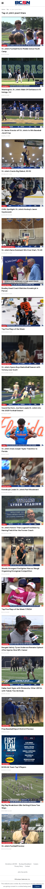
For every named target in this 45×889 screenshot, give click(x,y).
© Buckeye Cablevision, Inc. (22, 879)
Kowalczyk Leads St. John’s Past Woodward (20, 489)
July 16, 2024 (6, 612)
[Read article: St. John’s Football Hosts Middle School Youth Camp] (22, 31)
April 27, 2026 (6, 136)
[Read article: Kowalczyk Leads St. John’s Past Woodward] (22, 472)
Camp (4, 45)
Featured (5, 565)
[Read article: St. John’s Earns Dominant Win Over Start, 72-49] (22, 233)
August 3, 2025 (7, 413)
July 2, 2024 (6, 653)
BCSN (4, 326)
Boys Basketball (8, 247)
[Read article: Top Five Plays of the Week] (22, 312)
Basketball (6, 168)
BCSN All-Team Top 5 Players (14, 767)
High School (6, 843)
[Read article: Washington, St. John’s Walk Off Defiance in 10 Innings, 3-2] (22, 72)
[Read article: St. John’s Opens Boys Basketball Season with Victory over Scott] (22, 350)
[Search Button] (42, 3)
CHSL (4, 206)
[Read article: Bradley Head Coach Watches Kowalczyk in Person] (22, 271)
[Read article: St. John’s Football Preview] (22, 829)
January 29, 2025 (7, 492)
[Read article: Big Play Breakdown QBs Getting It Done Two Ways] (22, 788)
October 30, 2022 (7, 811)
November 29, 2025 (8, 372)
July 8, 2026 (6, 54)
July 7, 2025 (6, 454)
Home (3, 9)
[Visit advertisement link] (22, 857)
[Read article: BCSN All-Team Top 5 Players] (22, 750)
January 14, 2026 (7, 253)
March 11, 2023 (7, 770)
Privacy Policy (19, 866)
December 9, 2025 (7, 293)
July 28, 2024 (6, 574)
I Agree (37, 886)
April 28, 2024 (6, 693)
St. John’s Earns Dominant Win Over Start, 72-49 (22, 250)
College (5, 644)
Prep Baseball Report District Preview (18, 729)
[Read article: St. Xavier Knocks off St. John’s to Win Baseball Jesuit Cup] (22, 113)
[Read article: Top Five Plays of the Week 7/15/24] (22, 592)
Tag (8, 9)
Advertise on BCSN (11, 864)
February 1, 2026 (7, 174)
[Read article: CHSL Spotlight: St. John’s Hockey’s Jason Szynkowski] (22, 192)
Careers (35, 864)
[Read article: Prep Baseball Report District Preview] (22, 712)
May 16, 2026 (6, 95)
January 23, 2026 (7, 215)
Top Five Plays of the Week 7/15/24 (17, 609)
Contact (27, 866)
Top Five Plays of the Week (13, 329)
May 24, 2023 (6, 732)
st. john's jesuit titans (16, 9)
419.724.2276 (22, 872)
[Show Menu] (3, 3)
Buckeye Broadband (25, 864)
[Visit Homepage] (22, 3)
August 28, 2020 (7, 849)
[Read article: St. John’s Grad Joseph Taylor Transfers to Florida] (22, 431)
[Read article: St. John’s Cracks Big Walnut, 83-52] (22, 154)
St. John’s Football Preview (13, 846)
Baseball (5, 86)
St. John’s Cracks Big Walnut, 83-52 (16, 171)
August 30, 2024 (7, 533)
